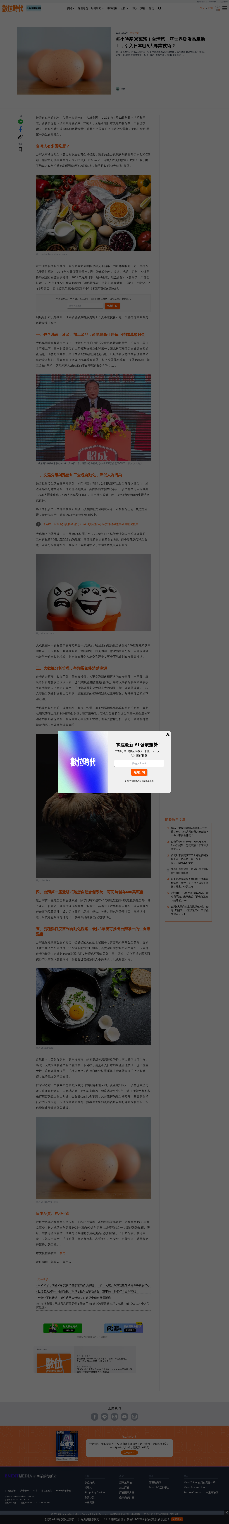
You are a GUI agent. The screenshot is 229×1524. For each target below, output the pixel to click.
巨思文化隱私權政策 (144, 780)
